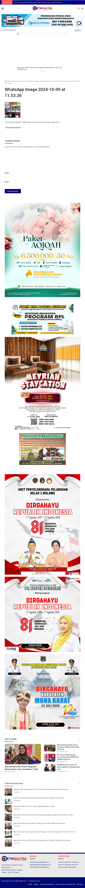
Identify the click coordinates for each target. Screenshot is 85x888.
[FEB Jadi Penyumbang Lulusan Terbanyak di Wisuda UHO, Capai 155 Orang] (49, 748)
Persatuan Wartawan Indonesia (68, 864)
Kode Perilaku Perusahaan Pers (66, 884)
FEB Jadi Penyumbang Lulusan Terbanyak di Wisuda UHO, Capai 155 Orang (68, 747)
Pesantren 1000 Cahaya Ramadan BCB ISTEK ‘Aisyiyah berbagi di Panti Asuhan (39, 798)
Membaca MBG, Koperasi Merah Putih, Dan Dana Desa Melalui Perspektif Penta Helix (41, 789)
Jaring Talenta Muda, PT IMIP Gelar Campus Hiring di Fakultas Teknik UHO (35, 81)
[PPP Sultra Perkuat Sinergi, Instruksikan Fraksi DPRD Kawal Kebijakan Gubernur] (49, 758)
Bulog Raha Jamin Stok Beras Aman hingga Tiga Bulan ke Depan (34, 806)
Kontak (30, 884)
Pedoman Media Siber (47, 884)
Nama (7, 173)
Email (7, 182)
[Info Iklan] (42, 20)
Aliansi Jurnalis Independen (67, 867)
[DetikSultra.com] (42, 8)
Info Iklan (80, 884)
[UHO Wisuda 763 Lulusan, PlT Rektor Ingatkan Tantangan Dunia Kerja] (49, 768)
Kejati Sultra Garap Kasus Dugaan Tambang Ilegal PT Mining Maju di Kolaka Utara (39, 823)
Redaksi (36, 884)
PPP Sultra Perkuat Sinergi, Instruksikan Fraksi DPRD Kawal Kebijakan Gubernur (38, 2)
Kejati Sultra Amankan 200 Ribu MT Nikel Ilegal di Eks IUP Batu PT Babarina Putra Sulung (42, 840)
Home (8, 81)
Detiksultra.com (35, 881)
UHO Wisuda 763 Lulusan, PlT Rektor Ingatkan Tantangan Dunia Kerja (68, 767)
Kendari (7, 870)
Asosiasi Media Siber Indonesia (68, 862)
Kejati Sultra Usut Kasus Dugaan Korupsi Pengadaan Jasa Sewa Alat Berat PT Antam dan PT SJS (44, 832)
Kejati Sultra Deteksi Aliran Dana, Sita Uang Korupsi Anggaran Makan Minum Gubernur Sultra (43, 815)
